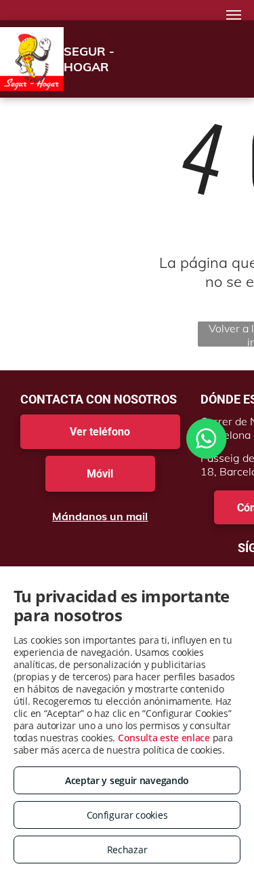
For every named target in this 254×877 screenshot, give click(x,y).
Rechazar (127, 849)
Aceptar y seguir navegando (127, 780)
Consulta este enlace (164, 737)
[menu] (233, 14)
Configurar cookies (127, 814)
